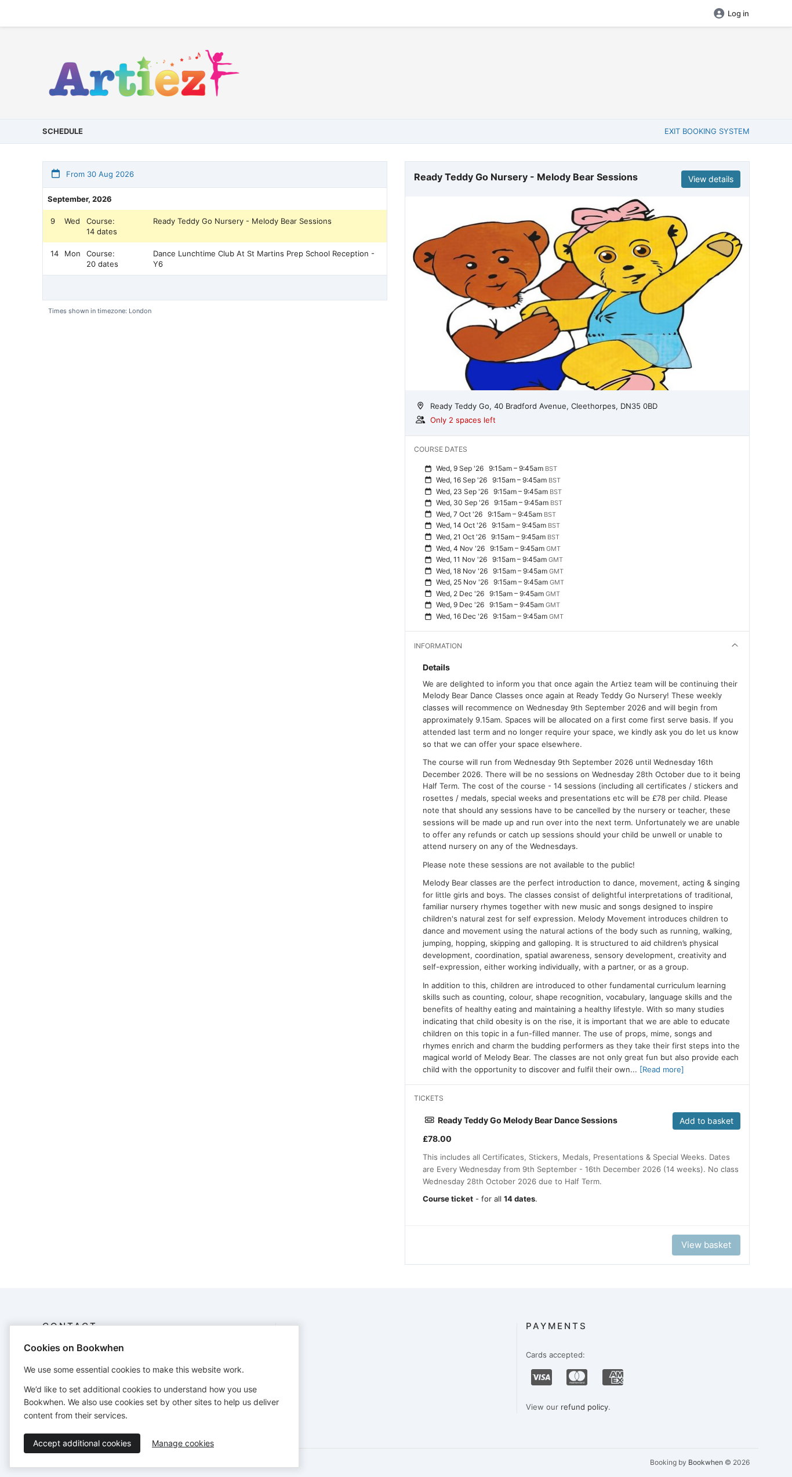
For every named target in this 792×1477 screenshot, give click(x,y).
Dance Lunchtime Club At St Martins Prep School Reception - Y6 (264, 258)
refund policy (584, 1406)
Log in (738, 13)
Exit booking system (707, 131)
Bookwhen (705, 1462)
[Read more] (662, 1069)
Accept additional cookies (82, 1443)
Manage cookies (183, 1443)
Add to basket (706, 1121)
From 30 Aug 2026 (99, 174)
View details (710, 179)
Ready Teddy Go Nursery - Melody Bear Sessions (242, 221)
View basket (706, 1244)
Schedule (62, 131)
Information (438, 645)
